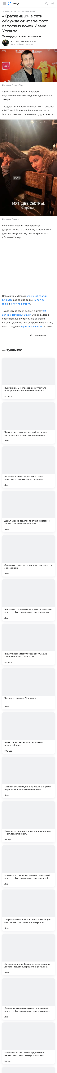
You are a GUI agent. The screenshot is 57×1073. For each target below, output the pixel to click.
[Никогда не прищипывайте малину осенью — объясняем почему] (28, 821)
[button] (28, 65)
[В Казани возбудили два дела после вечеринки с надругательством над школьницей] (28, 467)
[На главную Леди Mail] (15, 3)
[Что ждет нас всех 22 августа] (28, 688)
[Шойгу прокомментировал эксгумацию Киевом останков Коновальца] (28, 644)
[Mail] (9, 3)
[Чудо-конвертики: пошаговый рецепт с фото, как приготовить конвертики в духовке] (28, 423)
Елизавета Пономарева (23, 41)
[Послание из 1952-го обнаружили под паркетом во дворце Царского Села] (28, 1043)
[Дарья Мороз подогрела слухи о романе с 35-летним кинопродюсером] (28, 511)
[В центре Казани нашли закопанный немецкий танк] (28, 733)
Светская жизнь (28, 11)
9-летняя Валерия (20, 303)
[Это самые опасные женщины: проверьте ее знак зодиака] (28, 556)
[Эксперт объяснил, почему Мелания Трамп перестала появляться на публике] (28, 777)
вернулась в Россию (32, 326)
